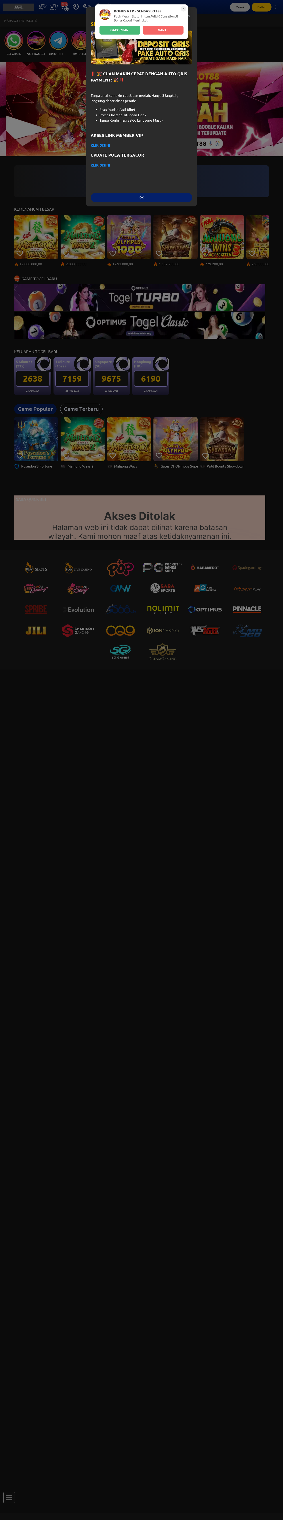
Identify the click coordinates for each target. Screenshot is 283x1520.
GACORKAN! (120, 30)
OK (141, 197)
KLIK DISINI (100, 145)
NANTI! (163, 30)
